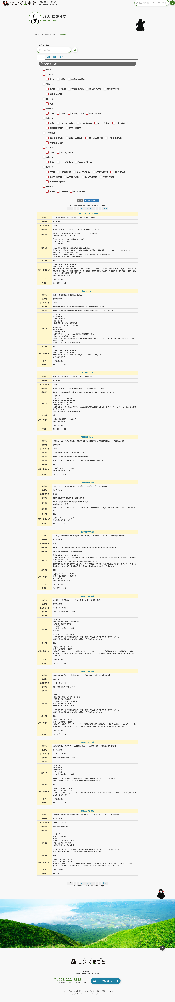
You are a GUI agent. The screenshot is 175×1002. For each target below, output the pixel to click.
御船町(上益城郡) (57, 137)
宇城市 (63, 79)
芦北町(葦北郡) (66, 162)
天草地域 (49, 186)
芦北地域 (49, 157)
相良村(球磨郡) (56, 176)
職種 (54, 57)
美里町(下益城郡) (78, 79)
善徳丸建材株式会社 (87, 532)
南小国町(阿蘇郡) (67, 123)
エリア (41, 57)
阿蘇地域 (49, 118)
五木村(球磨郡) (73, 176)
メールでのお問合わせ (105, 981)
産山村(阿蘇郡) (104, 123)
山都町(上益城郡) (57, 142)
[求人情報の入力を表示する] (137, 3)
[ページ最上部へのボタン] (162, 948)
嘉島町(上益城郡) (76, 137)
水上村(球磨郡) (120, 172)
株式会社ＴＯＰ (87, 291)
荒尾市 (63, 89)
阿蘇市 (52, 123)
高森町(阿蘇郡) (122, 123)
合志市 (63, 113)
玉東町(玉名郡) (77, 89)
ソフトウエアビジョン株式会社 (87, 214)
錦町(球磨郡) (65, 172)
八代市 (52, 152)
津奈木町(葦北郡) (85, 162)
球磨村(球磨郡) (109, 176)
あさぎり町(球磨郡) (58, 181)
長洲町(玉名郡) (56, 93)
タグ (61, 57)
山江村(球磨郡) (91, 176)
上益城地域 (50, 133)
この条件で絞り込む (92, 200)
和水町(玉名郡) (95, 89)
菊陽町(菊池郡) (95, 113)
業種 (48, 57)
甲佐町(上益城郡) (115, 137)
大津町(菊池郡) (77, 113)
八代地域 (49, 147)
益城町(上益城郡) (96, 137)
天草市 (52, 191)
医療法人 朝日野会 (87, 596)
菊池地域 (49, 108)
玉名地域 (49, 84)
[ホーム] (36, 34)
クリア (80, 200)
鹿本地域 (49, 98)
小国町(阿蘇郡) (86, 123)
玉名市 (52, 89)
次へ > (105, 208)
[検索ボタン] (172, 2)
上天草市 (64, 191)
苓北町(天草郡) (79, 191)
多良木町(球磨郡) (83, 172)
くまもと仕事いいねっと (48, 34)
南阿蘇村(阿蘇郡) (57, 128)
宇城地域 (49, 74)
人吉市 (52, 172)
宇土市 (52, 79)
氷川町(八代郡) (66, 152)
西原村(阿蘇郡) (75, 128)
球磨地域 (49, 167)
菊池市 (52, 113)
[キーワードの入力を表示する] (153, 3)
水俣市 (52, 162)
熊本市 (49, 69)
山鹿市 (52, 103)
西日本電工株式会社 (87, 437)
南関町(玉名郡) (113, 89)
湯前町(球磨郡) (102, 172)
